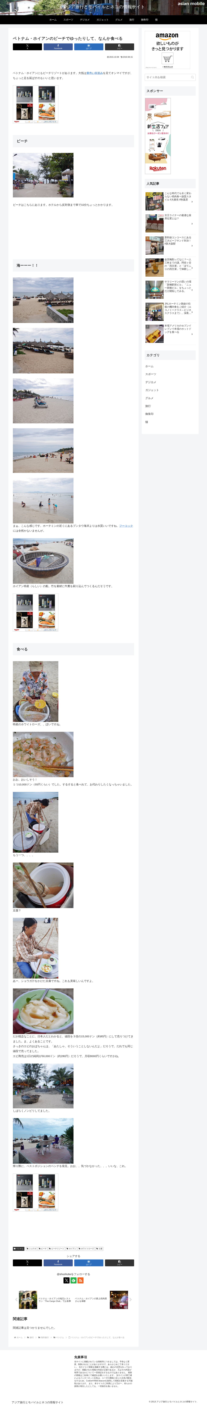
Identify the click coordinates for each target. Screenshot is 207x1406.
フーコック (126, 525)
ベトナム (19, 1249)
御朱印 (149, 413)
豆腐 (100, 1249)
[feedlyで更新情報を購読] (73, 1280)
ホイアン (72, 1249)
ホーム (149, 366)
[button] (119, 46)
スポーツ (150, 374)
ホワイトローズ (87, 1249)
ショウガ (32, 1249)
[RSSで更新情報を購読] (80, 1280)
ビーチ (44, 1249)
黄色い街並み (95, 73)
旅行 (148, 406)
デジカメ (150, 382)
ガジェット (152, 390)
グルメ (149, 398)
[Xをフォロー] (66, 1280)
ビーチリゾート (57, 1249)
